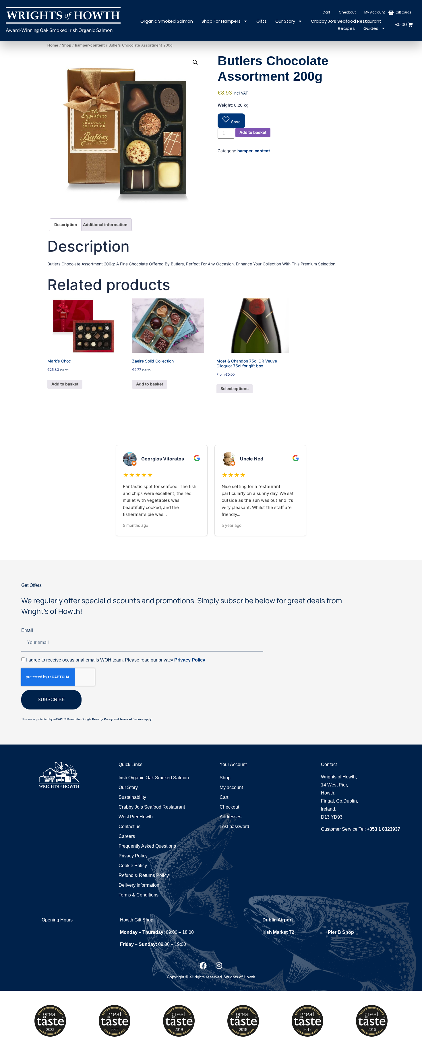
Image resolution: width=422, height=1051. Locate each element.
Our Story (285, 21)
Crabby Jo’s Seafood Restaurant (346, 21)
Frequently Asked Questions (147, 846)
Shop (66, 45)
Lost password (234, 826)
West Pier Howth (136, 816)
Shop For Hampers (221, 21)
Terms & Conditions (138, 894)
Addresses (230, 816)
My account (374, 12)
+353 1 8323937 (383, 829)
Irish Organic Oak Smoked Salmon (154, 777)
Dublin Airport (277, 919)
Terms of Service (132, 719)
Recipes (346, 28)
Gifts (261, 21)
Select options (234, 388)
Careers (127, 836)
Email (27, 630)
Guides (370, 28)
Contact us (129, 826)
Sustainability (132, 797)
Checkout (347, 12)
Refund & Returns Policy (144, 875)
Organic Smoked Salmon (166, 21)
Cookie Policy (133, 865)
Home (52, 45)
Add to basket (252, 132)
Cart (326, 12)
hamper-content (90, 45)
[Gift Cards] (391, 12)
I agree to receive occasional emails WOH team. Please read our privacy (115, 659)
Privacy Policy (189, 659)
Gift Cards (403, 12)
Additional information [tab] (105, 224)
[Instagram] (219, 966)
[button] (195, 62)
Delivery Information (139, 885)
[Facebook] (203, 966)
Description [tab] (65, 224)
